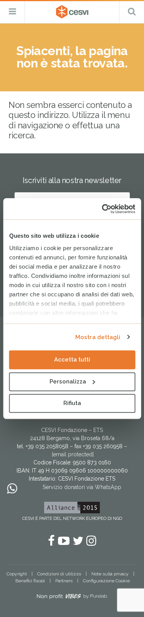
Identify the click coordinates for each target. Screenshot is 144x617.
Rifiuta (72, 403)
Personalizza (68, 381)
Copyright (17, 574)
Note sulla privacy (110, 574)
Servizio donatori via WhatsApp (82, 487)
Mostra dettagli (98, 337)
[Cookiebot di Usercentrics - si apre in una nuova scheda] (102, 209)
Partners (64, 580)
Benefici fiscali (30, 580)
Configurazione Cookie (106, 580)
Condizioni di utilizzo (59, 574)
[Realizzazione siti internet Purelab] (72, 597)
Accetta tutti (72, 359)
